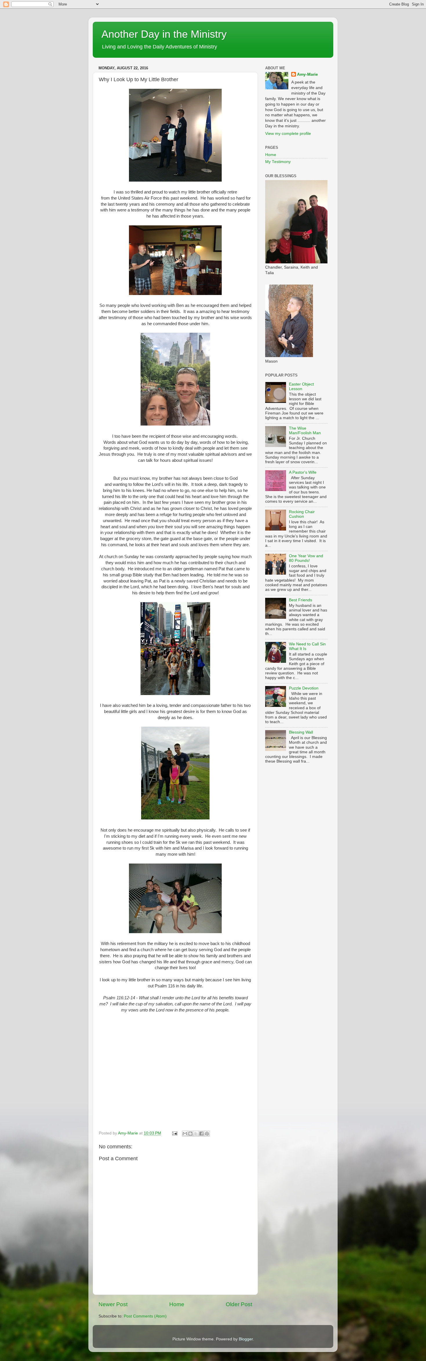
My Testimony (278, 162)
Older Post (239, 1304)
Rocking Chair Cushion (302, 514)
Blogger (246, 1339)
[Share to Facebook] (201, 1133)
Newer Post (113, 1304)
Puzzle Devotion (303, 688)
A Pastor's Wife (302, 472)
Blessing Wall (301, 732)
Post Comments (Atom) (145, 1316)
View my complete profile (288, 133)
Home (176, 1304)
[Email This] (185, 1133)
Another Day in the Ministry (164, 34)
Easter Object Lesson (301, 386)
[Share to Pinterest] (207, 1133)
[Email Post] (174, 1133)
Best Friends (300, 600)
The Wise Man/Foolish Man (305, 430)
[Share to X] (196, 1133)
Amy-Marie (307, 74)
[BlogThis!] (190, 1133)
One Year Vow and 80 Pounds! (306, 558)
